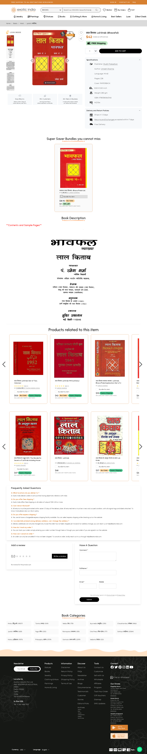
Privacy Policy (121, 595)
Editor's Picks (83, 703)
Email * (82, 582)
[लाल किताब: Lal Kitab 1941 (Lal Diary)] (69, 378)
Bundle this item (69, 197)
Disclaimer (65, 667)
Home (8, 23)
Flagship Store (115, 686)
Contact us (124, 2)
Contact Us (98, 667)
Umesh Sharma (107, 69)
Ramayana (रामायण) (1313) (71, 631)
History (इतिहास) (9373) (15, 639)
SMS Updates (99, 703)
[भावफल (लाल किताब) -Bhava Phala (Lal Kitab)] (73, 187)
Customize (98, 671)
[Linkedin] (127, 668)
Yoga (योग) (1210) (40, 631)
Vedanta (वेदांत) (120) (97, 639)
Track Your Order (101, 691)
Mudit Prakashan (110, 64)
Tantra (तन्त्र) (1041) (41, 623)
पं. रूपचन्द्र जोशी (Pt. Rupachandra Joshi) (28, 388)
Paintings (49, 683)
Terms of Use (110, 595)
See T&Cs (23, 103)
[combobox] (78, 10)
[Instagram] (123, 668)
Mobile (101, 582)
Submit (89, 599)
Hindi (22, 23)
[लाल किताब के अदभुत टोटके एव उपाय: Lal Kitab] (110, 455)
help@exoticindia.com (115, 524)
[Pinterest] (120, 668)
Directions (113, 695)
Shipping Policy (67, 679)
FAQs (80, 671)
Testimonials (83, 691)
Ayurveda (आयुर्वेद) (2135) (98, 623)
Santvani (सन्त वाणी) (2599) (71, 639)
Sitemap (97, 699)
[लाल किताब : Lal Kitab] (69, 455)
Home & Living (51, 687)
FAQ (134, 2)
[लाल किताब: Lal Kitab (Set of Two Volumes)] (28, 378)
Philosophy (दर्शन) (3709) (43, 639)
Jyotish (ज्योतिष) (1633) (15, 631)
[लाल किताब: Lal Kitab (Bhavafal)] (10, 41)
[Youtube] (131, 668)
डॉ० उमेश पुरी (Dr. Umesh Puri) (106, 463)
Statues (48, 667)
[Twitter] (116, 668)
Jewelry (48, 675)
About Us (81, 667)
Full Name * (84, 568)
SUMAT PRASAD (21, 465)
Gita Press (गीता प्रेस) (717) (98, 631)
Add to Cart (120, 51)
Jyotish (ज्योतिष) (31, 23)
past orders (79, 530)
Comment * (84, 550)
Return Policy (66, 671)
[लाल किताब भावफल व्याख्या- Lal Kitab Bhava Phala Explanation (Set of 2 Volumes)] (110, 378)
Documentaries (84, 687)
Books (15, 23)
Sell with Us (99, 675)
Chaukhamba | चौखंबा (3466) (127, 623)
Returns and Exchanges (104, 120)
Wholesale (98, 679)
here (62, 530)
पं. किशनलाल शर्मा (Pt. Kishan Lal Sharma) (68, 463)
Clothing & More (51, 679)
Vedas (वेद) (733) (68, 623)
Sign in (113, 2)
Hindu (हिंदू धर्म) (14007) (15, 623)
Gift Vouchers (99, 695)
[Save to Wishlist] (81, 33)
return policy (34, 511)
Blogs (80, 683)
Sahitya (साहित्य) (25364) (125, 631)
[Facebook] (112, 668)
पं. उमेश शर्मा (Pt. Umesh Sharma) (70, 192)
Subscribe (33, 669)
